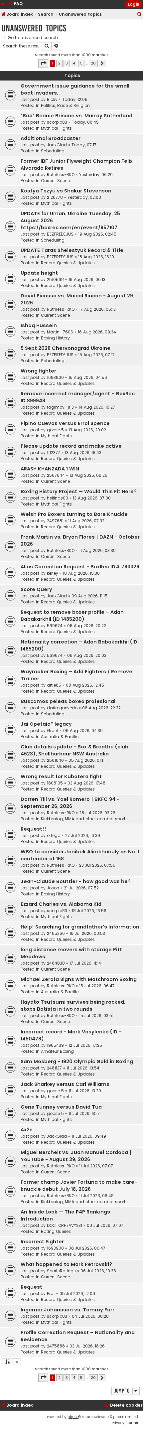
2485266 (56, 933)
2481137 (54, 1068)
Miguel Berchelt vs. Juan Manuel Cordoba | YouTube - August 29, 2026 (76, 1156)
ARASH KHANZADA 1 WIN (50, 468)
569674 (55, 625)
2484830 (56, 963)
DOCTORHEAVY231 (64, 1225)
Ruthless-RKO (60, 174)
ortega (54, 835)
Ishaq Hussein (39, 325)
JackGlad (57, 145)
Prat (51, 1293)
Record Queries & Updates (68, 263)
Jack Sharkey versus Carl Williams (65, 1084)
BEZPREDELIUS (60, 234)
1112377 (53, 452)
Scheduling (53, 151)
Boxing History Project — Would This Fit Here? (79, 491)
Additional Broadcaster (50, 138)
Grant (53, 730)
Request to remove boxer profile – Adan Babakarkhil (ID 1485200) (72, 615)
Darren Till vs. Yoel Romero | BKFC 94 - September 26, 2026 (70, 803)
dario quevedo (62, 708)
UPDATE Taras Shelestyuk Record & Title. (73, 250)
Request (31, 1287)
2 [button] (59, 63)
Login (133, 4)
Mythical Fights (56, 128)
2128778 (55, 197)
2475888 (56, 1346)
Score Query (36, 589)
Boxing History (55, 338)
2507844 (56, 475)
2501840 (55, 760)
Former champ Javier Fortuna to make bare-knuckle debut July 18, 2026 (79, 1185)
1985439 (55, 1045)
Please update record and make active (71, 446)
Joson (53, 888)
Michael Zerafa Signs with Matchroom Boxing (79, 979)
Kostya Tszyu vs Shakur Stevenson (66, 190)
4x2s (27, 1129)
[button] (43, 63)
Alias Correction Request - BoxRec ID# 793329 (80, 566)
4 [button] (74, 63)
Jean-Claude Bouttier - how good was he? (76, 881)
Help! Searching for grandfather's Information (80, 926)
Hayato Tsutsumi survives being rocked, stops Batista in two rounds (73, 1005)
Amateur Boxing (57, 1051)
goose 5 (55, 430)
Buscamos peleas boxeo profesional (68, 701)
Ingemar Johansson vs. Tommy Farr (67, 1309)
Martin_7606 (60, 332)
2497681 (55, 521)
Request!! (33, 829)
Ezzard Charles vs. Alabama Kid (61, 904)
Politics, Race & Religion (65, 105)
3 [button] (67, 63)
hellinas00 (57, 498)
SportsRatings (61, 1271)
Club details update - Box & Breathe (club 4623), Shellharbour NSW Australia (74, 750)
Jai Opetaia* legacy (46, 724)
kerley (52, 573)
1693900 (55, 377)
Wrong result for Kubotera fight (61, 776)
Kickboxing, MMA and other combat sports (84, 819)
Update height (39, 273)
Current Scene (55, 180)
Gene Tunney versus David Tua (61, 1107)
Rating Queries (56, 1231)
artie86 (54, 685)
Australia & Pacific (60, 736)
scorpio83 (57, 122)
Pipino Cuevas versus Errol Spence (65, 423)
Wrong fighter (38, 371)
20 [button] (93, 63)
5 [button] (81, 63)
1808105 (55, 783)
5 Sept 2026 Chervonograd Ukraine (65, 348)
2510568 (55, 279)
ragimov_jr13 (60, 407)
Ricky (52, 99)
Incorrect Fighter (42, 1241)
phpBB (73, 1416)
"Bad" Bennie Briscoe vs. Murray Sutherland (76, 115)
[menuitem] (140, 14)
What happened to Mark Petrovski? (66, 1264)
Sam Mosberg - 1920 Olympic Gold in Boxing (77, 1061)
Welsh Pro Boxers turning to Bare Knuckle (74, 514)
